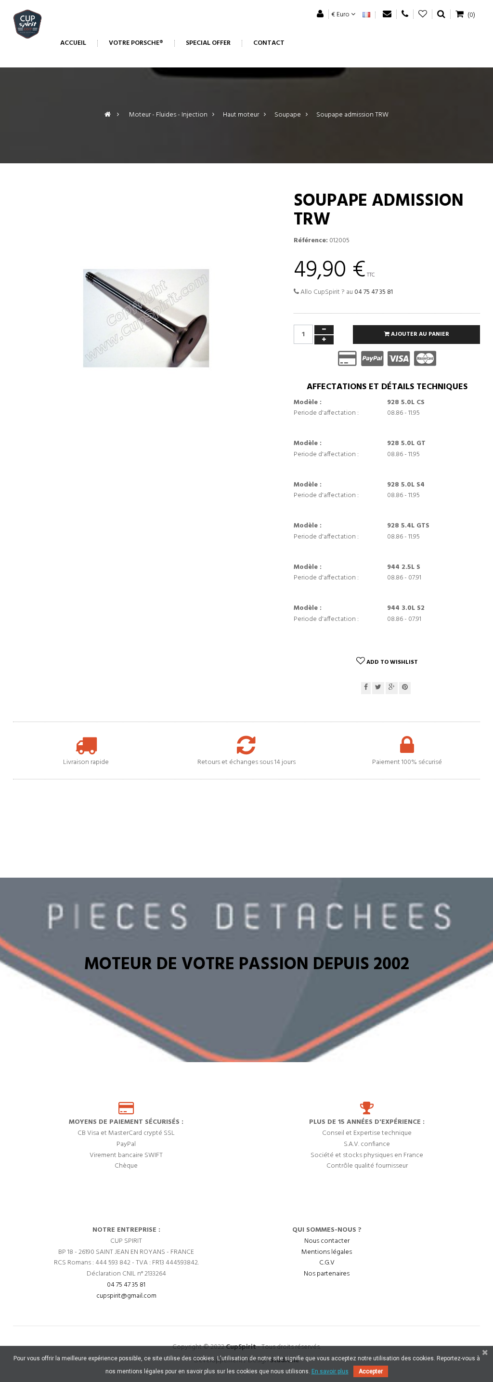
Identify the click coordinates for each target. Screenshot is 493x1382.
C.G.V (327, 1262)
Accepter (371, 1371)
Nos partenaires (327, 1273)
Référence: (311, 241)
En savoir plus (330, 1371)
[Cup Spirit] (27, 26)
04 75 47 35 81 (373, 292)
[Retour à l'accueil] (107, 114)
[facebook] (366, 688)
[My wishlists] (423, 14)
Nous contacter (327, 1241)
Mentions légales (326, 1252)
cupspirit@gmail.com (126, 1296)
